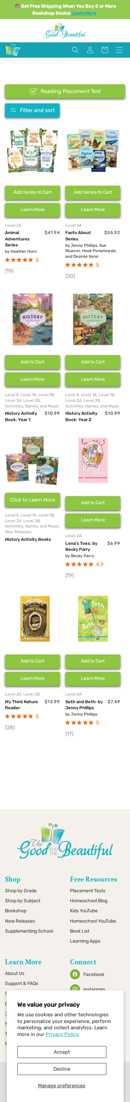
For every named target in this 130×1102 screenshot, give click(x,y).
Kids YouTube (84, 911)
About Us (14, 973)
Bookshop (15, 911)
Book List (79, 931)
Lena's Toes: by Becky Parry (81, 546)
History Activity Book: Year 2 (81, 416)
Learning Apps (85, 941)
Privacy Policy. (63, 1034)
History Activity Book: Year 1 (21, 416)
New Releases (20, 921)
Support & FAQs (21, 983)
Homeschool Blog (88, 901)
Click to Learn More (32, 500)
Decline (61, 1069)
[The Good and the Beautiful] (13, 56)
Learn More (33, 209)
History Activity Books (28, 539)
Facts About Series (78, 235)
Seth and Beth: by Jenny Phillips (84, 704)
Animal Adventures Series (17, 238)
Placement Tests (87, 891)
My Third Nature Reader (21, 704)
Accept (62, 1052)
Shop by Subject (22, 901)
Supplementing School (29, 931)
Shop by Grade (21, 891)
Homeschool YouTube (93, 921)
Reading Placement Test (71, 91)
